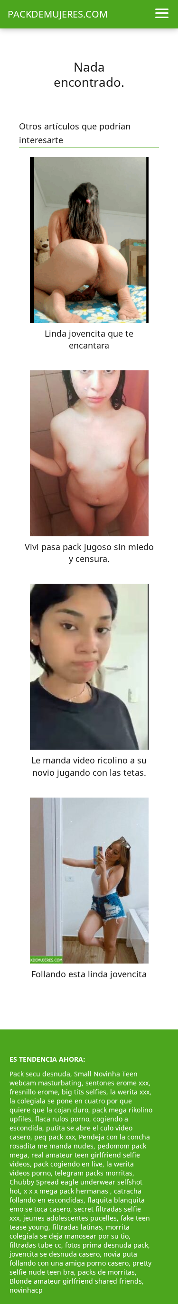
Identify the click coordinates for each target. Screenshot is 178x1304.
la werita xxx (130, 1091)
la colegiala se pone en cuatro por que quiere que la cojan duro (70, 1105)
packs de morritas (106, 1271)
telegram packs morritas (93, 1172)
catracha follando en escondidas (75, 1195)
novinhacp (26, 1290)
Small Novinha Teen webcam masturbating (73, 1078)
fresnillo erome (33, 1091)
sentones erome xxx (117, 1082)
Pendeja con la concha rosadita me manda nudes (79, 1141)
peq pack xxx (54, 1136)
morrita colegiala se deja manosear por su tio (69, 1231)
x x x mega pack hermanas (67, 1190)
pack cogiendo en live (68, 1163)
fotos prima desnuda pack (106, 1244)
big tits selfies (84, 1091)
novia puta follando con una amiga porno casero (73, 1258)
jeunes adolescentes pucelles (70, 1217)
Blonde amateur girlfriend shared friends (75, 1281)
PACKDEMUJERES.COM (58, 14)
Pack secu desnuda (39, 1073)
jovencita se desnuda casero (54, 1253)
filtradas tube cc (35, 1244)
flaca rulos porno (62, 1118)
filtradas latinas (77, 1226)
